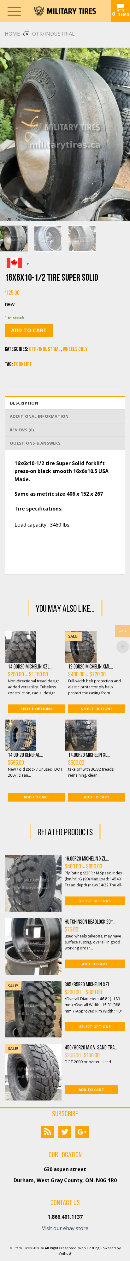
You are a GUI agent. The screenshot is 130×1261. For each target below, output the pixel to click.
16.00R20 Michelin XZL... (87, 859)
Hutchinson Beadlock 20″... (90, 922)
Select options (36, 708)
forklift (23, 365)
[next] (119, 134)
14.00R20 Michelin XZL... (30, 667)
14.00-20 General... (25, 755)
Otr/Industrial (53, 33)
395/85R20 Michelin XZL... (89, 985)
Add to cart (29, 330)
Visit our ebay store (65, 1228)
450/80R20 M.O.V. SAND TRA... (91, 1048)
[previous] (10, 134)
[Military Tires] (65, 11)
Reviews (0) (22, 430)
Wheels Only (75, 350)
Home (12, 33)
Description (24, 403)
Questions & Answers (35, 443)
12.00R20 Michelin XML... (90, 667)
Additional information (39, 416)
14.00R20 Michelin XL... (89, 755)
